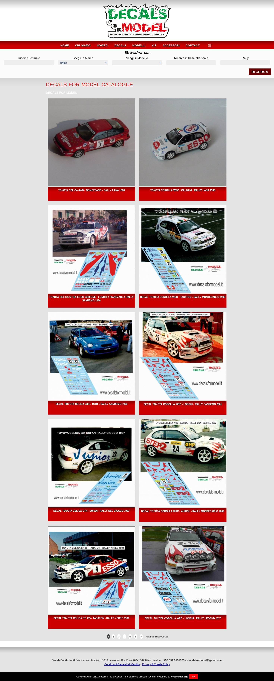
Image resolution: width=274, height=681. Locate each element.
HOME (64, 45)
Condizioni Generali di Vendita (122, 664)
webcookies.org (179, 676)
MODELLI (139, 45)
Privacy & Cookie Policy (156, 664)
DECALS (120, 45)
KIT (154, 45)
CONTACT (193, 45)
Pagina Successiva (156, 636)
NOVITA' (102, 45)
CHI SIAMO (83, 45)
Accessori (171, 45)
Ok (193, 676)
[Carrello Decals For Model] (209, 47)
